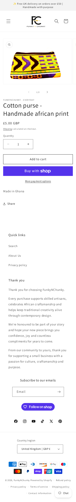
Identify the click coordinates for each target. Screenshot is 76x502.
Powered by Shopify (41, 480)
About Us (14, 256)
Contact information (39, 493)
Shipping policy (60, 486)
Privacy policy (17, 265)
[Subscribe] (59, 392)
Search (13, 246)
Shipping (7, 128)
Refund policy (63, 480)
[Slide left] (28, 92)
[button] (8, 21)
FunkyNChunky (22, 480)
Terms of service (39, 486)
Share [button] (11, 203)
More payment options (38, 181)
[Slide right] (47, 92)
